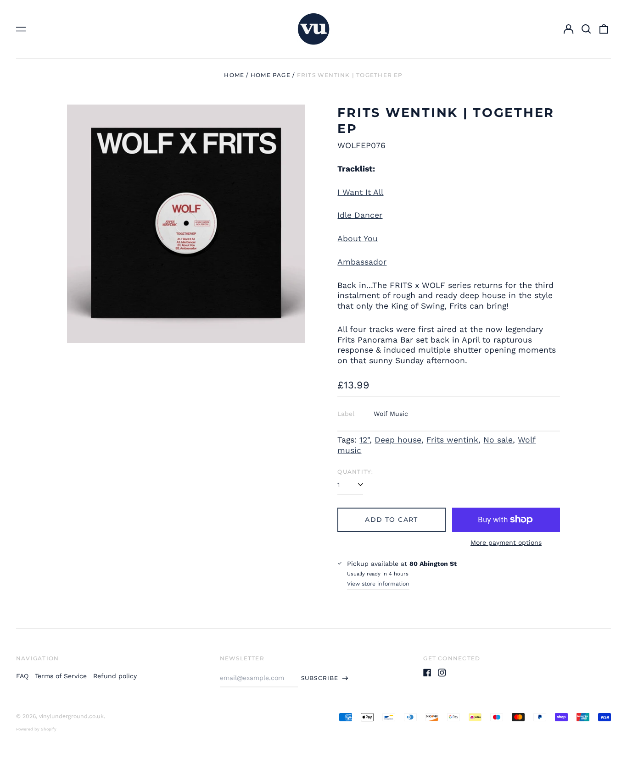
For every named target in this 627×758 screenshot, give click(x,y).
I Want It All (360, 192)
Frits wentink (452, 439)
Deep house (398, 439)
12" (364, 439)
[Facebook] (427, 673)
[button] (586, 29)
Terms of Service (61, 676)
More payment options (506, 542)
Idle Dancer (359, 215)
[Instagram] (442, 673)
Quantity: (355, 471)
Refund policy (115, 676)
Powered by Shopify (36, 729)
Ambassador (361, 261)
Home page (271, 75)
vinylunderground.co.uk (71, 716)
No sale (498, 439)
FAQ (22, 676)
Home (234, 75)
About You (357, 238)
